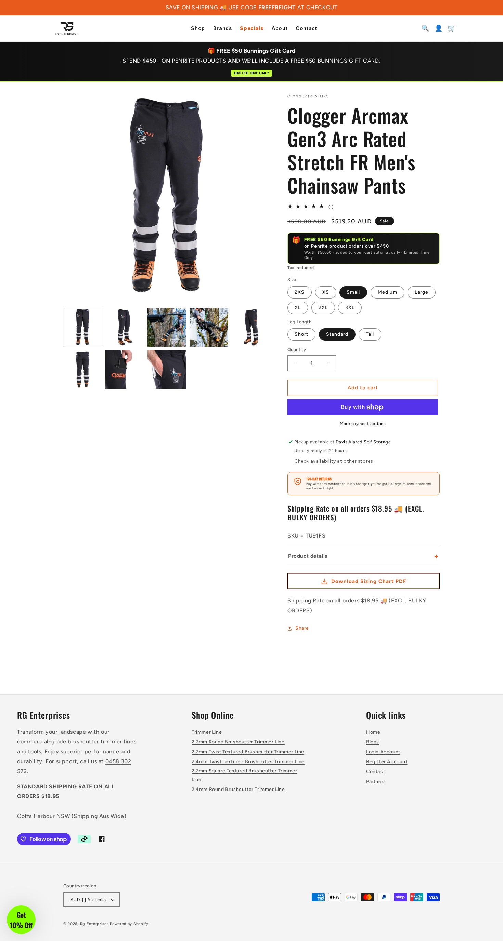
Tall (370, 334)
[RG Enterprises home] (67, 28)
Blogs (372, 742)
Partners (376, 781)
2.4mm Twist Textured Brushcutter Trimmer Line (248, 762)
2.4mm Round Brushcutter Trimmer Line (238, 789)
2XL (323, 307)
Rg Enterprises (94, 924)
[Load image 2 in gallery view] (124, 327)
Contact (306, 28)
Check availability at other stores (333, 461)
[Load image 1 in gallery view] (82, 327)
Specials (251, 28)
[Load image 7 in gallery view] (124, 369)
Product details (363, 556)
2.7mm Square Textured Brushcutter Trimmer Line (244, 775)
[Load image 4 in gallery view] (209, 327)
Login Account (383, 752)
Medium (387, 292)
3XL (349, 307)
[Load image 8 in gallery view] (166, 369)
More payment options (363, 423)
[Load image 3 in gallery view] (166, 327)
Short (301, 334)
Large (421, 292)
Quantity (296, 349)
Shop (198, 28)
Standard (337, 334)
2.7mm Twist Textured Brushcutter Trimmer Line (248, 752)
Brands (222, 28)
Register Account (387, 762)
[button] (21, 919)
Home (373, 732)
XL (298, 307)
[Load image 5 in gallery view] (251, 327)
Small (353, 292)
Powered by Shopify (129, 924)
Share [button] (302, 628)
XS (325, 292)
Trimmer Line (207, 732)
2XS (300, 292)
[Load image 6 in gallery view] (82, 369)
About (279, 28)
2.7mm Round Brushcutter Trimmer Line (238, 742)
